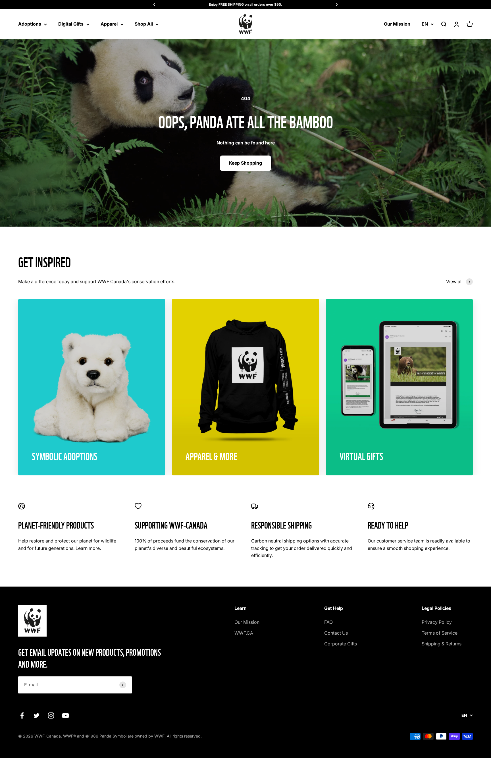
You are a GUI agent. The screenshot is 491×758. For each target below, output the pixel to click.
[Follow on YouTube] (65, 715)
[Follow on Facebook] (22, 715)
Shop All (144, 24)
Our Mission (397, 24)
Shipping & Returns (441, 644)
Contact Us (336, 633)
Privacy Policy (437, 622)
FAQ (328, 622)
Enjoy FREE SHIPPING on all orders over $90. (245, 4)
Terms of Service (439, 633)
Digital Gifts (71, 24)
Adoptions (29, 24)
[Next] (337, 4)
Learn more (88, 548)
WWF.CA (243, 633)
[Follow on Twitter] (36, 715)
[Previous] (154, 4)
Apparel (109, 24)
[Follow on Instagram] (51, 715)
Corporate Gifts (340, 644)
